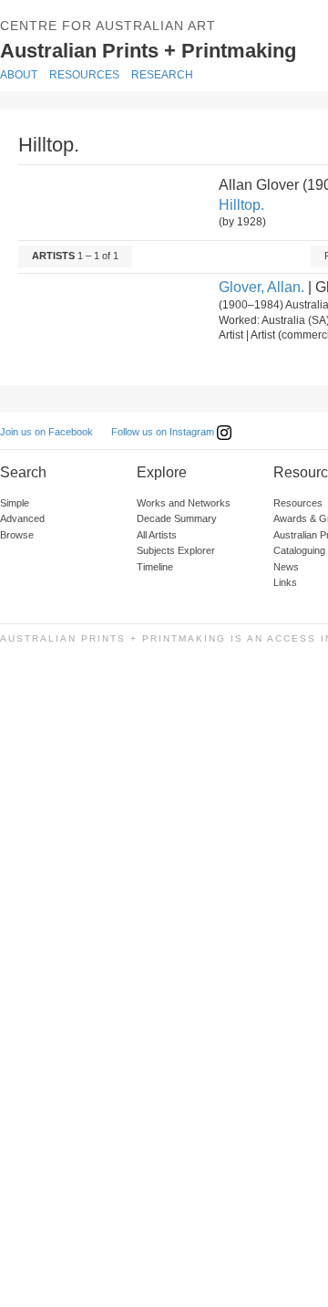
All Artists (157, 534)
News (286, 566)
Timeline (155, 566)
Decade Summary (177, 518)
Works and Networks (184, 502)
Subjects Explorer (176, 550)
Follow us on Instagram (164, 431)
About (18, 74)
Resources (84, 74)
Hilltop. (241, 205)
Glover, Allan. (261, 287)
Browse (17, 534)
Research (162, 74)
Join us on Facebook (46, 431)
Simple (14, 502)
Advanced (22, 518)
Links (285, 582)
